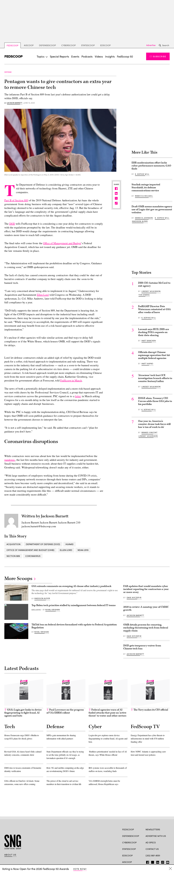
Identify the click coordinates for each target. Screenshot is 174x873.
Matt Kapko (147, 363)
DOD (12, 223)
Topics (40, 56)
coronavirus (32, 556)
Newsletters (153, 829)
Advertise (151, 45)
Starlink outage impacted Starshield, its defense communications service (146, 187)
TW (152, 861)
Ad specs (151, 842)
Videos (99, 56)
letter (78, 396)
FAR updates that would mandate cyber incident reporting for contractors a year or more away (146, 589)
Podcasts (87, 56)
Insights (110, 56)
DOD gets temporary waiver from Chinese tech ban (142, 647)
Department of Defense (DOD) (43, 544)
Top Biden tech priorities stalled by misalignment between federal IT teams (74, 605)
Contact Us (152, 848)
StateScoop (88, 45)
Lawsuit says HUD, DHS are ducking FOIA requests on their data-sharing (153, 332)
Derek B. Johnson (144, 218)
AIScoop (29, 45)
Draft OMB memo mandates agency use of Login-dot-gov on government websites (152, 209)
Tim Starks (144, 295)
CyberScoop (68, 45)
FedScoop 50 (125, 56)
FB (147, 861)
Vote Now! (80, 868)
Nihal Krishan (52, 609)
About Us (10, 854)
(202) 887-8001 (153, 855)
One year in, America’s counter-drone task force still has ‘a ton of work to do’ (154, 424)
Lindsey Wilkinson (151, 291)
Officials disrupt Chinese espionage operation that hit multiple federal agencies (154, 355)
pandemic (9, 460)
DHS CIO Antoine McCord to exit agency (154, 284)
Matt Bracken (149, 340)
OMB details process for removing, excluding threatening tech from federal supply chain (145, 627)
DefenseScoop (47, 45)
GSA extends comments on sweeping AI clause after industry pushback (71, 586)
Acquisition (13, 544)
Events (75, 56)
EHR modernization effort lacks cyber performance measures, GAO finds (151, 165)
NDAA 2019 (83, 550)
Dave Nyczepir (134, 597)
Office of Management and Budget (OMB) (30, 550)
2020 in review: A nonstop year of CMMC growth (146, 608)
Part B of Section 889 (16, 200)
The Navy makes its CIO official (150, 709)
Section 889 (13, 556)
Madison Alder (140, 221)
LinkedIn (158, 861)
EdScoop (105, 45)
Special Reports (59, 56)
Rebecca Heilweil (144, 196)
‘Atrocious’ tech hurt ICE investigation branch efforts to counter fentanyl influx (155, 378)
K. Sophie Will (142, 174)
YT (167, 861)
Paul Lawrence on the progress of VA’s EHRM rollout (65, 711)
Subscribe (159, 56)
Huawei (70, 544)
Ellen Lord (43, 295)
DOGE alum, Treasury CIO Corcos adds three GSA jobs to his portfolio (155, 401)
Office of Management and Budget (62, 243)
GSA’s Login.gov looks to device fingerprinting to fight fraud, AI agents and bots (23, 712)
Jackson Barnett (14, 103)
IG (162, 861)
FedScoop (12, 45)
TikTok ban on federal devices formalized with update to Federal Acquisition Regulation (74, 626)
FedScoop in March (71, 380)
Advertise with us (156, 835)
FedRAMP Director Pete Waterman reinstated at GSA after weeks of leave (154, 309)
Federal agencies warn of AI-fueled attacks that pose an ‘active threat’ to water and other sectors (107, 712)
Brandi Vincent (149, 432)
